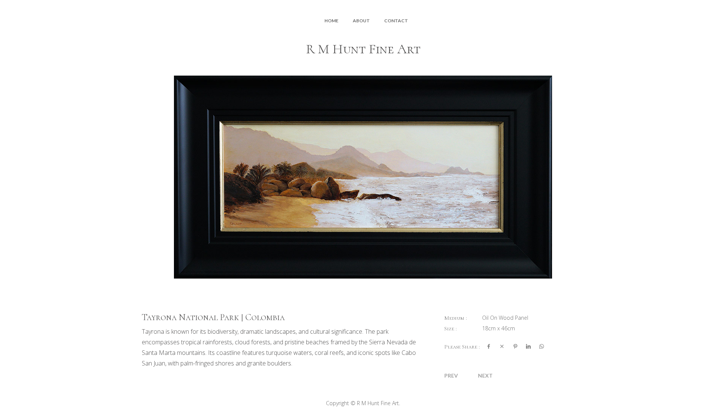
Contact (396, 20)
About (361, 20)
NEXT (485, 375)
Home (331, 20)
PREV (451, 375)
